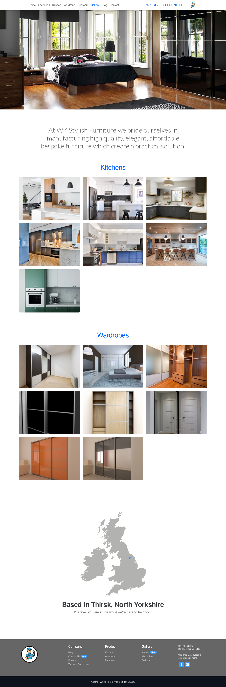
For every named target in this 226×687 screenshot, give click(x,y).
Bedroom (83, 5)
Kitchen (56, 5)
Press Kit (73, 660)
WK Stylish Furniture (166, 4)
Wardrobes (147, 656)
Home (32, 5)
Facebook (44, 5)
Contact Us (74, 656)
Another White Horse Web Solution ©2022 (113, 681)
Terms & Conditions (78, 664)
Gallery (95, 5)
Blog (104, 5)
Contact (114, 5)
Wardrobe (69, 5)
